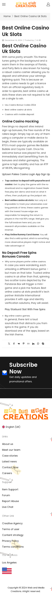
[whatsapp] (38, 344)
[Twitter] (10, 344)
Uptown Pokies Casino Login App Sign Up (26, 174)
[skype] (42, 344)
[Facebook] (14, 344)
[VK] (18, 344)
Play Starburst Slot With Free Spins (25, 309)
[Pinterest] (23, 344)
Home (7, 16)
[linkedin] (33, 344)
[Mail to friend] (28, 344)
